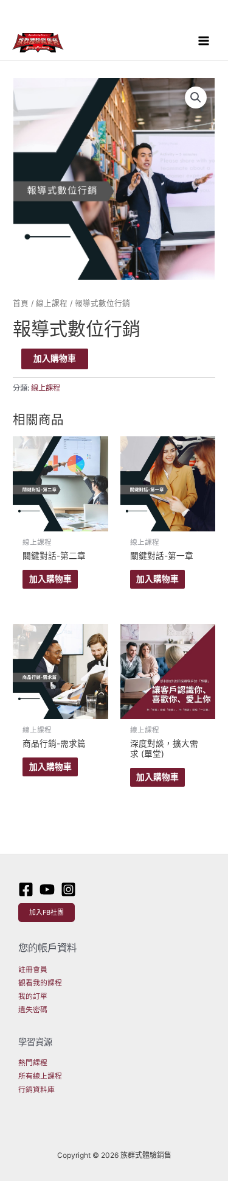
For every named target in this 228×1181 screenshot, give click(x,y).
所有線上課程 (40, 1076)
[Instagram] (68, 889)
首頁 (21, 303)
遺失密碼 (32, 1009)
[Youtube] (47, 889)
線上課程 (51, 303)
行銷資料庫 (36, 1089)
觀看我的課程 (40, 983)
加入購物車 (54, 358)
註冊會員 (32, 969)
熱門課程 (32, 1063)
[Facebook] (25, 889)
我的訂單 (32, 996)
